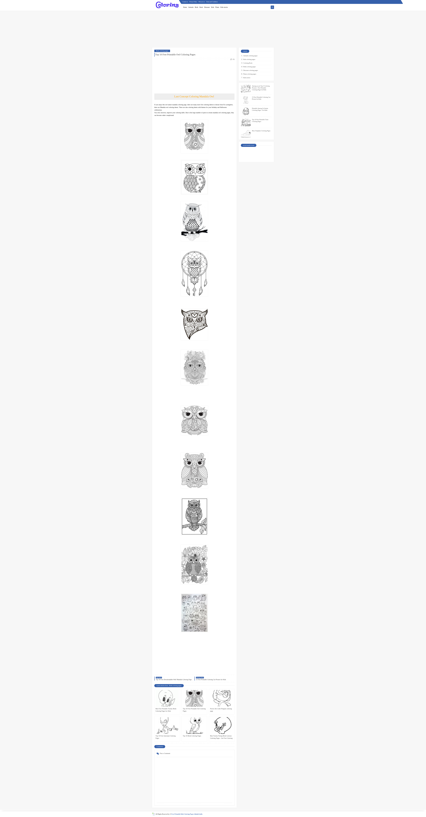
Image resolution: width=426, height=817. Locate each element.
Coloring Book (247, 63)
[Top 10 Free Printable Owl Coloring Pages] (194, 698)
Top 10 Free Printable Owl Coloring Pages (194, 710)
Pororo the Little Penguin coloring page (221, 710)
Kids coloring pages (249, 59)
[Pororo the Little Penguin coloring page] (221, 698)
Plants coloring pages (249, 74)
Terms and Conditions (212, 2)
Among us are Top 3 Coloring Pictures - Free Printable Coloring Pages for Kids (261, 88)
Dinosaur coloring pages (250, 70)
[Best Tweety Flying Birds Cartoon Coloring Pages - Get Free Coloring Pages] (221, 725)
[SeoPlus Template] (153, 814)
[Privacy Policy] (245, 151)
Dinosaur (207, 7)
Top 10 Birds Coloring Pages (192, 736)
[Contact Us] (260, 151)
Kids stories (224, 7)
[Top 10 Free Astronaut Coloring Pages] (167, 725)
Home (185, 7)
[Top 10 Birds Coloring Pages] (194, 725)
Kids (212, 7)
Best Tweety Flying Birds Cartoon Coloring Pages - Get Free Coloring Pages (221, 737)
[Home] (268, 151)
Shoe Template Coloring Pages (261, 131)
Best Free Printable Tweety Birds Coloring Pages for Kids (166, 710)
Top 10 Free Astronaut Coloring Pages (166, 737)
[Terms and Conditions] (268, 157)
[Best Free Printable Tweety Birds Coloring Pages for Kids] (167, 698)
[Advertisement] (213, 30)
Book (201, 7)
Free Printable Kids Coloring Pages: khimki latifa (186, 814)
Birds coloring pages (162, 51)
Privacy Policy (193, 2)
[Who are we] (252, 151)
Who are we (201, 2)
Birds (196, 7)
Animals (190, 7)
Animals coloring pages (250, 56)
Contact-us (185, 2)
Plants (217, 7)
